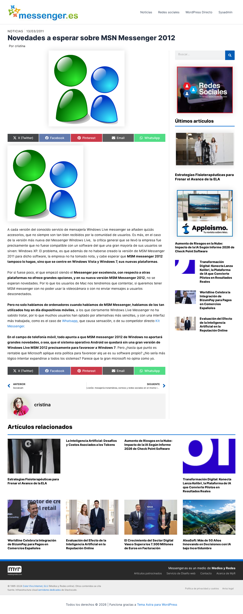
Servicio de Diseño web (181, 573)
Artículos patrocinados (148, 573)
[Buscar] (230, 55)
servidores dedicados (49, 589)
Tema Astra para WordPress (157, 604)
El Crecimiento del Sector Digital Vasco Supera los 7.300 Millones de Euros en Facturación (148, 544)
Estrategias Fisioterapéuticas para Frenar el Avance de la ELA (33, 481)
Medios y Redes (223, 568)
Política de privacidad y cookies (202, 588)
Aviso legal (228, 588)
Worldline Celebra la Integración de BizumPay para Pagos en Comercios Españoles (216, 300)
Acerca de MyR (225, 573)
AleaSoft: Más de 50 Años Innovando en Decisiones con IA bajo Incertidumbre (207, 544)
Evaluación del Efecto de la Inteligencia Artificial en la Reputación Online (216, 324)
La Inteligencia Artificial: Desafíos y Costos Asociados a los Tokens (91, 443)
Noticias (15, 31)
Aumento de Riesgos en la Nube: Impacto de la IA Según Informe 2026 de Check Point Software (204, 247)
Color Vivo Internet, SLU (35, 586)
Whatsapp (69, 321)
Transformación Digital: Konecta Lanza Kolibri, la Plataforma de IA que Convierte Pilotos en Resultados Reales (216, 271)
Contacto (206, 573)
